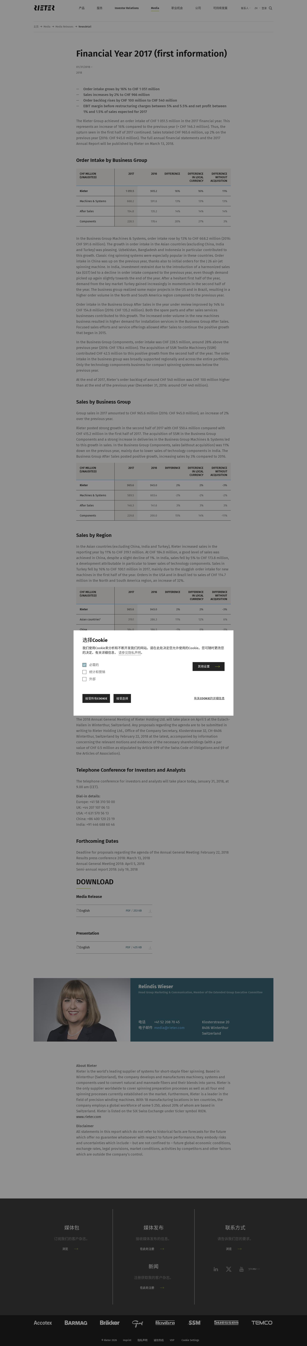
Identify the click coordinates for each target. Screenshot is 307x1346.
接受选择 (122, 698)
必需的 (94, 665)
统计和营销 (97, 672)
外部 (92, 679)
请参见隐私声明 (130, 653)
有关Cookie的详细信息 (209, 698)
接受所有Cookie (96, 698)
